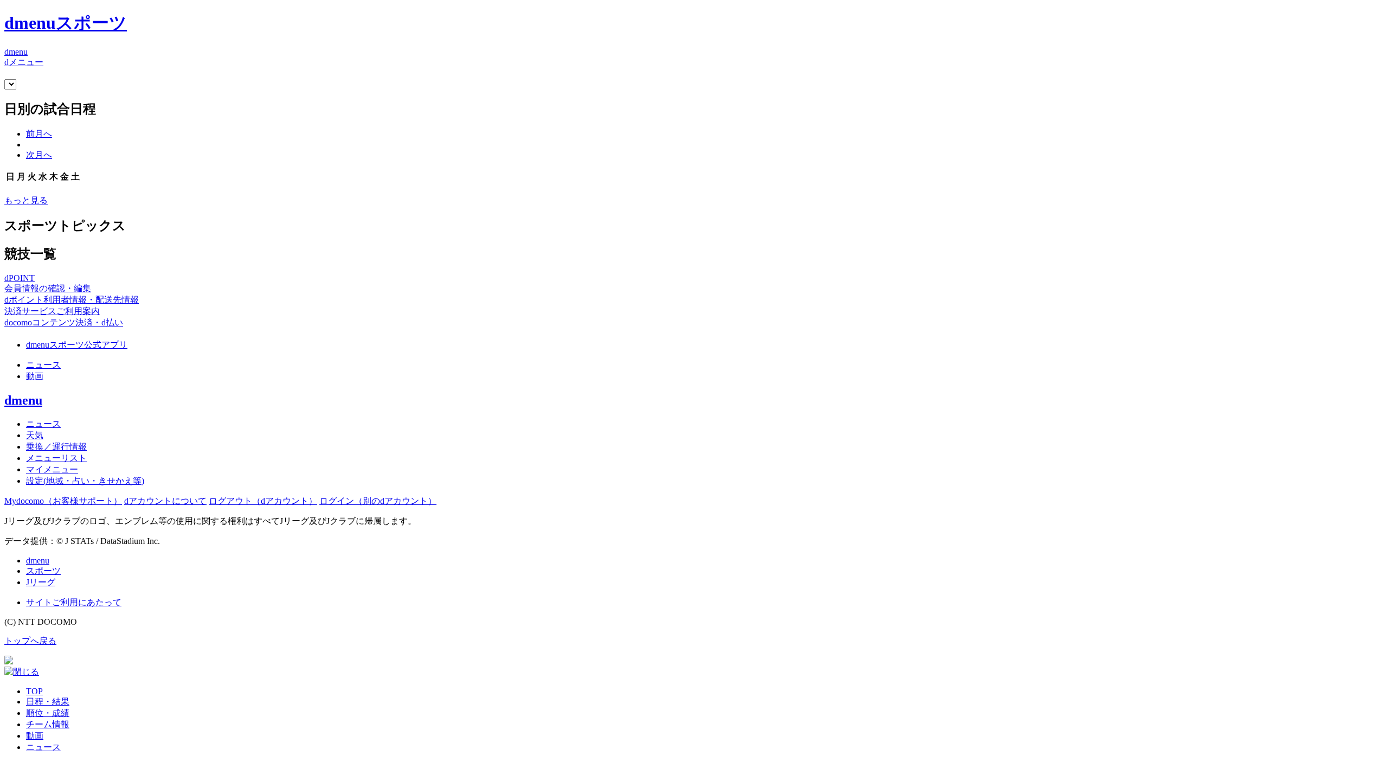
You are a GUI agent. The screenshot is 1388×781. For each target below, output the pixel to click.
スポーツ (43, 570)
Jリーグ (40, 582)
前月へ (39, 133)
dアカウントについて (165, 500)
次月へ (39, 154)
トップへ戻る (30, 640)
